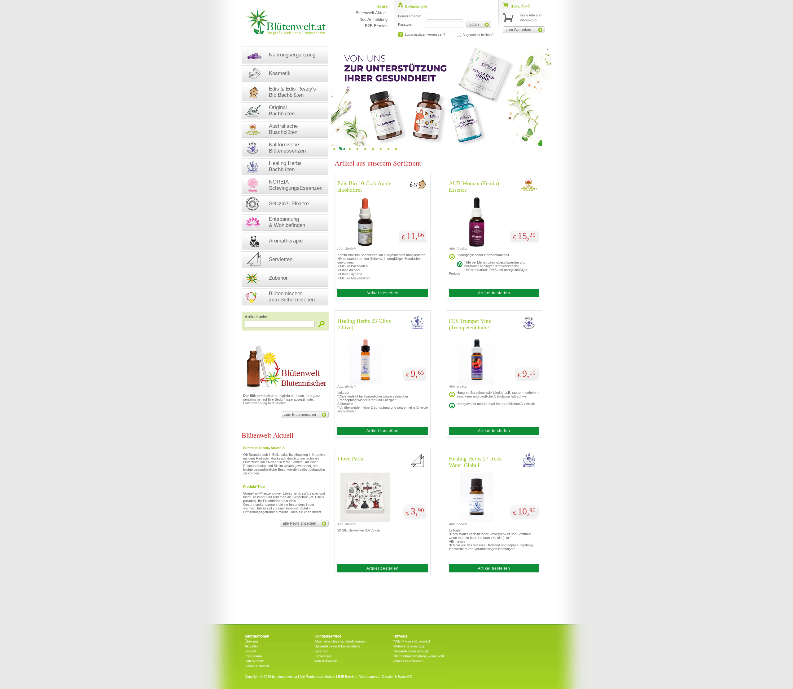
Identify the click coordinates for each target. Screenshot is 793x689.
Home (382, 6)
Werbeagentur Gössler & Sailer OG (386, 676)
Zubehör (278, 278)
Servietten (280, 259)
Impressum (253, 656)
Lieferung (321, 651)
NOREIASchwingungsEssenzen (295, 185)
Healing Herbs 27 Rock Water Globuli (475, 462)
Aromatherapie (286, 241)
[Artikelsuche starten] (322, 324)
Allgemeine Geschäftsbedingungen (340, 641)
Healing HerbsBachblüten (285, 166)
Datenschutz (254, 661)
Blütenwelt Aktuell (372, 13)
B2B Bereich (376, 26)
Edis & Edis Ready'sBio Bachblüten (292, 92)
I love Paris (350, 459)
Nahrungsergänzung (292, 55)
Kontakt (250, 651)
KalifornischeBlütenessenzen (287, 148)
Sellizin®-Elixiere (289, 204)
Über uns (252, 641)
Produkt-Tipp (254, 486)
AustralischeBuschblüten (283, 129)
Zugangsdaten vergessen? (425, 34)
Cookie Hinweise (257, 666)
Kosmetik (280, 73)
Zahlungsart (323, 656)
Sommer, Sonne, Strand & (264, 448)
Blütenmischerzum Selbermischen (292, 297)
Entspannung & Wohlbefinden (287, 222)
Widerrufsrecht (325, 661)
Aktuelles (251, 646)
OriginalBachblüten (282, 110)
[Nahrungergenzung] (441, 96)
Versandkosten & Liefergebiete (337, 646)
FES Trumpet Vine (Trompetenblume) (470, 324)
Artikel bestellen (382, 293)
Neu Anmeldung (373, 19)
